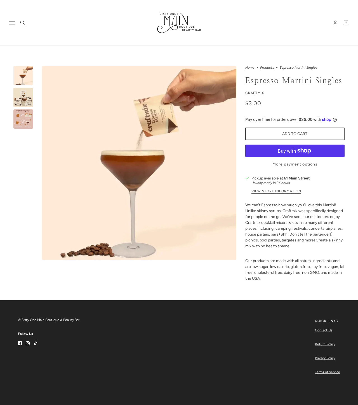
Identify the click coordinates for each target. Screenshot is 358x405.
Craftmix (254, 93)
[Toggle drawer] (12, 23)
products (267, 68)
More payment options (294, 164)
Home (250, 68)
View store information (276, 191)
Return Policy (325, 344)
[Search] (23, 23)
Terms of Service (327, 372)
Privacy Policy (325, 358)
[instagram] (27, 343)
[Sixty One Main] (179, 23)
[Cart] (346, 23)
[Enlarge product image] (139, 163)
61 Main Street (297, 178)
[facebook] (20, 343)
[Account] (335, 23)
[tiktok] (35, 343)
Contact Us (323, 330)
